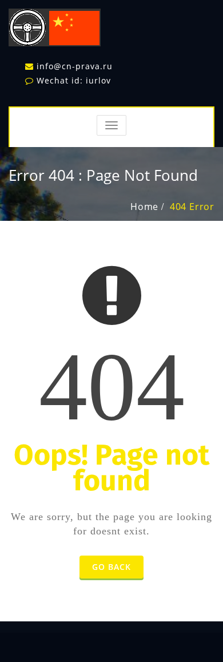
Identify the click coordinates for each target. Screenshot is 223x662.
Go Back (111, 566)
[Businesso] (55, 25)
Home (144, 206)
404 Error (192, 206)
